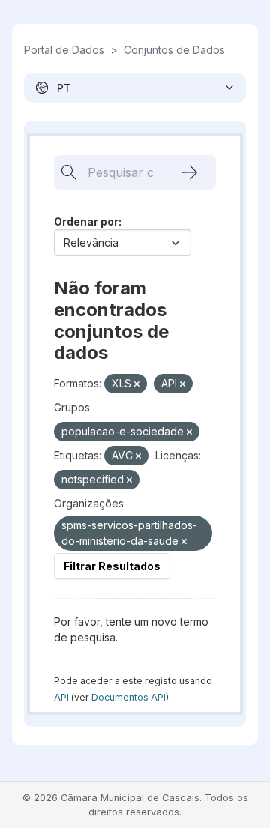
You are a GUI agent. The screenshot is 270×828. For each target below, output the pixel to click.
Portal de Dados (64, 49)
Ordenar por (86, 221)
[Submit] (189, 172)
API (61, 697)
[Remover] (137, 384)
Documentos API (129, 697)
